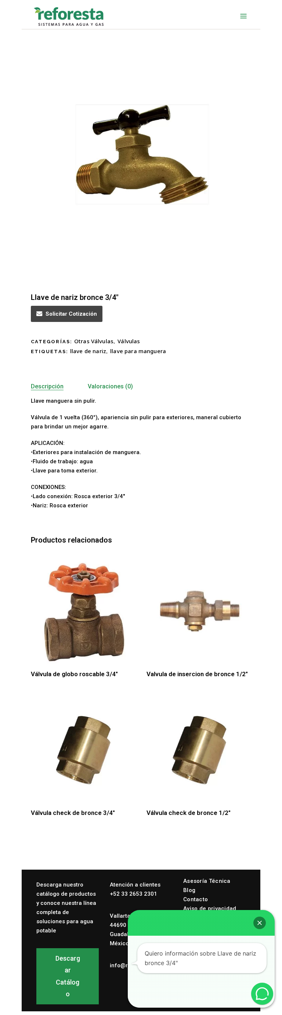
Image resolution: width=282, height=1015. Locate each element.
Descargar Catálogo (67, 976)
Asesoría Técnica (207, 881)
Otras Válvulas (93, 341)
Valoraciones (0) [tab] (110, 386)
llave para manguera (138, 351)
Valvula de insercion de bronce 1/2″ (197, 674)
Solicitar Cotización (71, 314)
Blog (189, 890)
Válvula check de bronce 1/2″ (189, 812)
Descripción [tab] (47, 386)
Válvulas (129, 341)
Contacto (195, 899)
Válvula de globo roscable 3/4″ (74, 674)
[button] (259, 923)
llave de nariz (88, 351)
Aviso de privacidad (209, 908)
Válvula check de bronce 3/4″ (73, 812)
